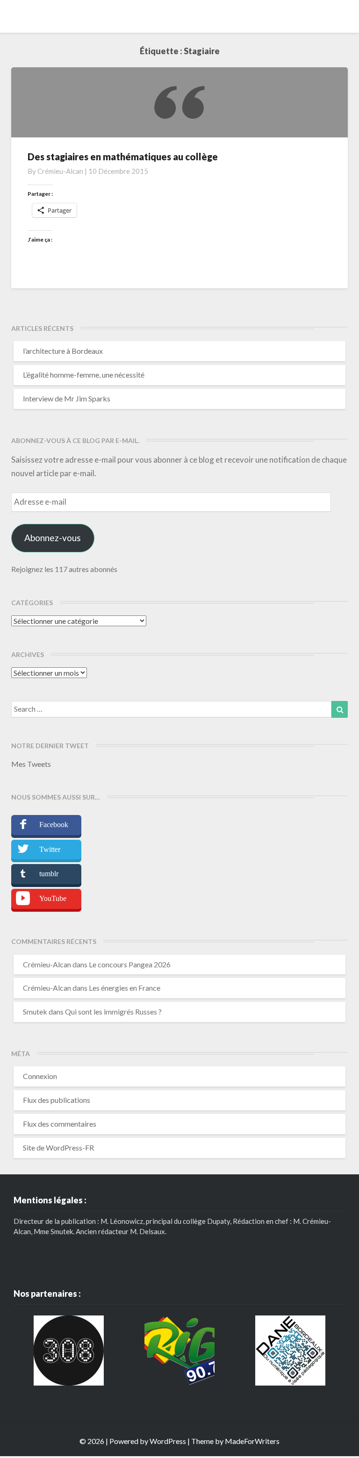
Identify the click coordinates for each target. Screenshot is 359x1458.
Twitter (49, 849)
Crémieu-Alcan (60, 171)
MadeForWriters (252, 1441)
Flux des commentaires (59, 1123)
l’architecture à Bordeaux (63, 350)
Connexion (40, 1076)
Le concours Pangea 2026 (130, 964)
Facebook (53, 825)
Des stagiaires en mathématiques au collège (123, 156)
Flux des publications (56, 1099)
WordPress (168, 1441)
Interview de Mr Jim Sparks (66, 398)
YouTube (52, 898)
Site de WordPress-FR (58, 1147)
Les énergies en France (124, 987)
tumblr (48, 874)
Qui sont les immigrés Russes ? (113, 1011)
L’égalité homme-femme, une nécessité (83, 374)
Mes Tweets (31, 763)
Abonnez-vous (52, 537)
